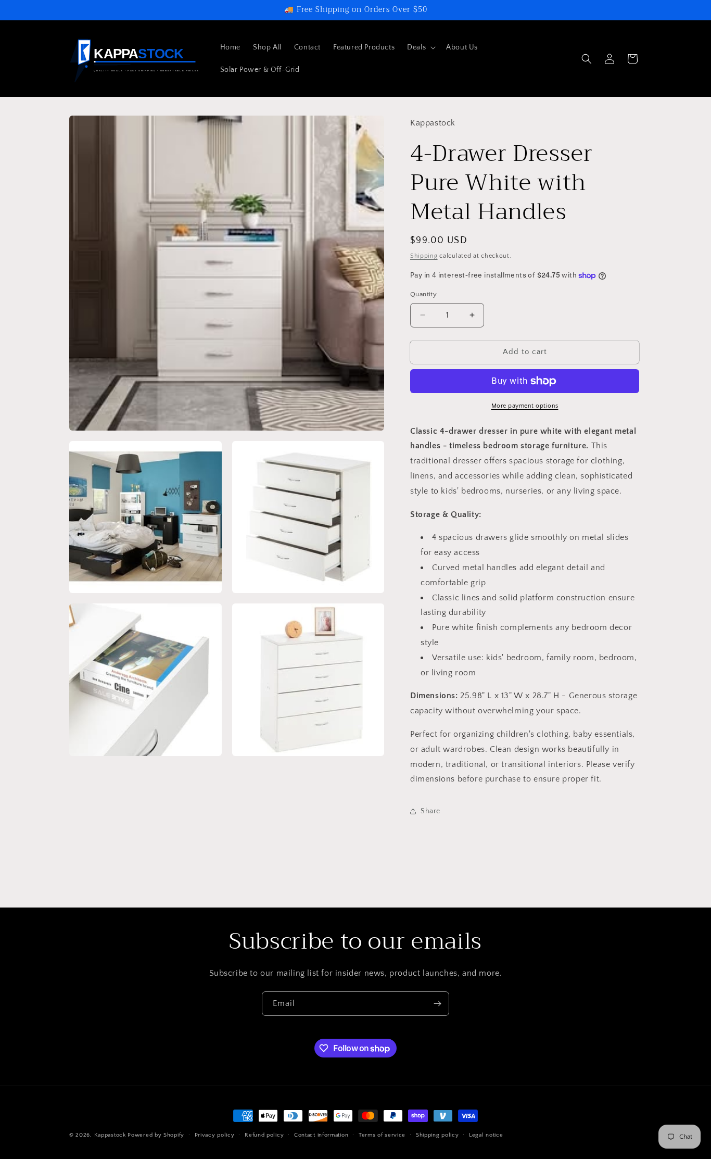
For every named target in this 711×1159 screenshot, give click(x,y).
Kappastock (110, 1135)
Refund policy (264, 1135)
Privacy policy (215, 1135)
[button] (420, 47)
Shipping (424, 256)
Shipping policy (437, 1135)
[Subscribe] (437, 1003)
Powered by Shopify (156, 1135)
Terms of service (382, 1135)
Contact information (321, 1135)
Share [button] (430, 811)
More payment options (524, 405)
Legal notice (486, 1135)
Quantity (423, 294)
